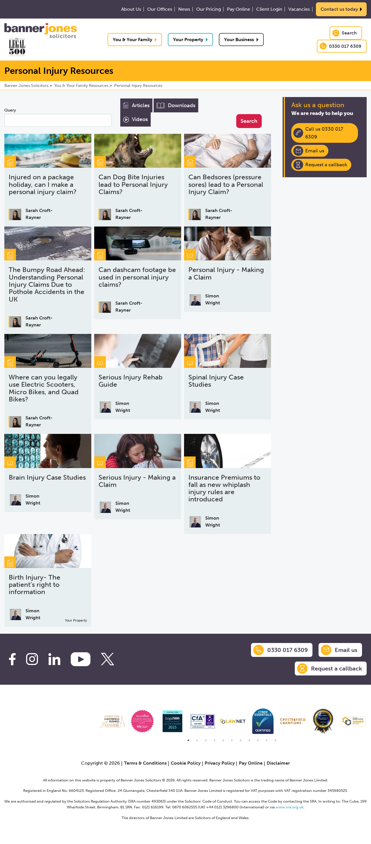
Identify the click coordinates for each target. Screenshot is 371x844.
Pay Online (238, 9)
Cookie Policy (186, 763)
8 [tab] (249, 740)
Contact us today (339, 9)
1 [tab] (188, 740)
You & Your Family (132, 39)
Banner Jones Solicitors (26, 85)
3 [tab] (206, 740)
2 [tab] (197, 740)
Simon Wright (212, 299)
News (184, 9)
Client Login (269, 9)
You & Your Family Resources (81, 85)
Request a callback (326, 164)
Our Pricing (208, 9)
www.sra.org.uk (289, 807)
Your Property (188, 39)
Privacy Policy (220, 763)
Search (349, 33)
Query (10, 110)
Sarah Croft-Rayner (39, 214)
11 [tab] (275, 740)
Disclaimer (278, 763)
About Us (131, 9)
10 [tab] (267, 740)
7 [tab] (240, 740)
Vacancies (299, 9)
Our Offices (159, 9)
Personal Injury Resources (138, 85)
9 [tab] (258, 740)
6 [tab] (232, 740)
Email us (314, 151)
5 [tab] (223, 740)
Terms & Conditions (145, 763)
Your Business (239, 39)
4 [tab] (214, 740)
